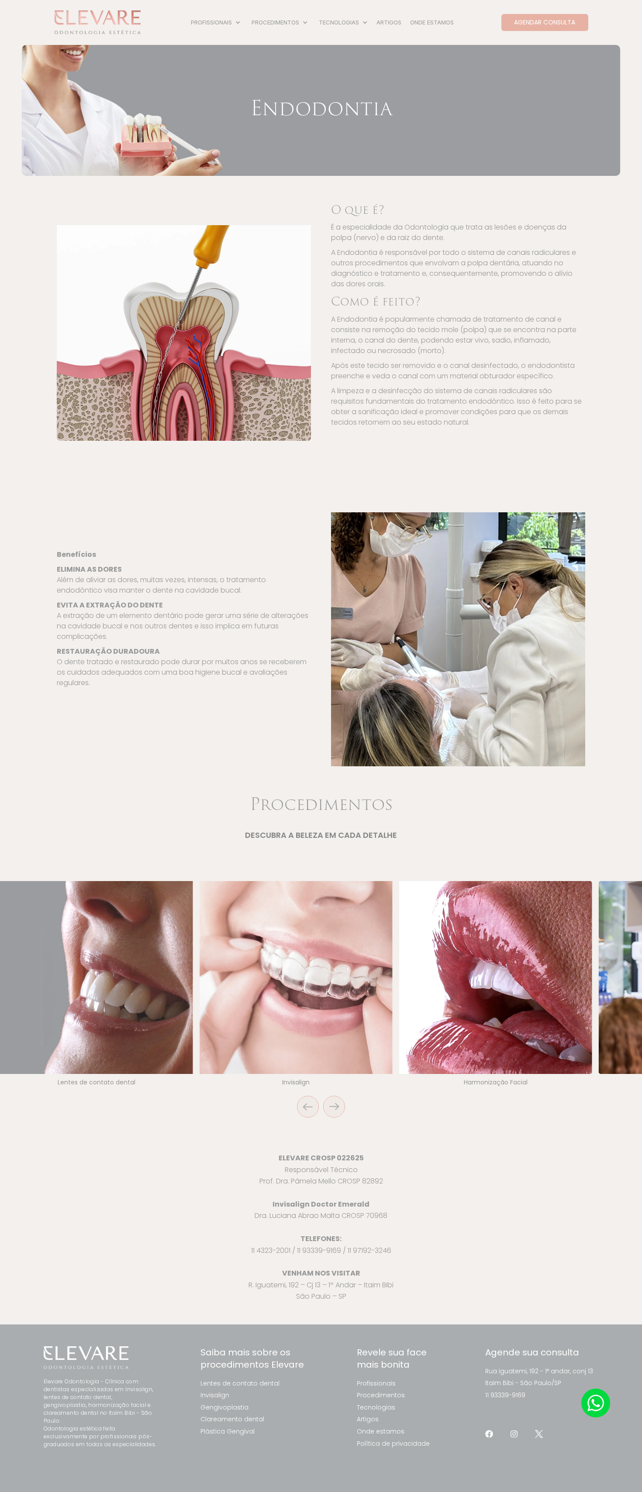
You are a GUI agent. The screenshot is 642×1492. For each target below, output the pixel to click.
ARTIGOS (388, 22)
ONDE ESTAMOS (432, 22)
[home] (97, 22)
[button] (215, 23)
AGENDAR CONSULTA (544, 22)
